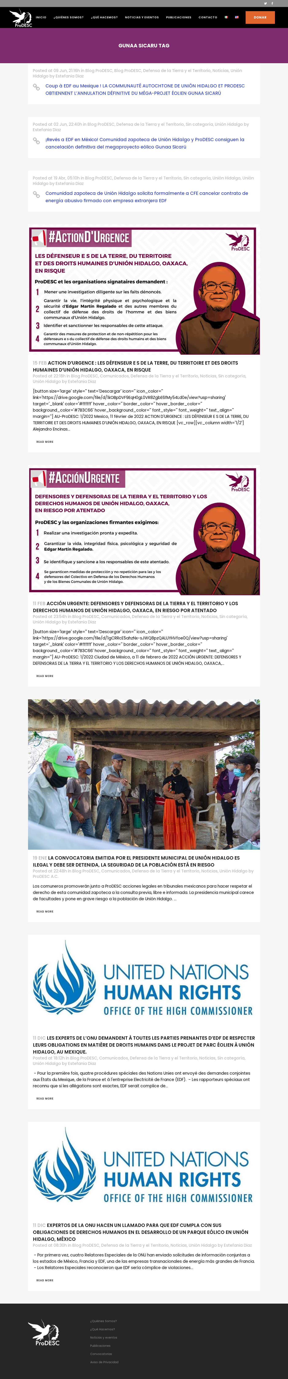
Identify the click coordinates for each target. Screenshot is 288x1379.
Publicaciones (100, 1346)
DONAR (260, 17)
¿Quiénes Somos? (103, 1321)
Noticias (221, 71)
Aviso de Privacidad (104, 1362)
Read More (45, 442)
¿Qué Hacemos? (102, 1329)
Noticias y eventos (103, 1337)
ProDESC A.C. (45, 876)
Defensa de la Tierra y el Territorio (177, 71)
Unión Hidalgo (229, 124)
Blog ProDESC (98, 71)
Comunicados (114, 376)
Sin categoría (199, 124)
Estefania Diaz (70, 76)
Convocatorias (101, 1354)
